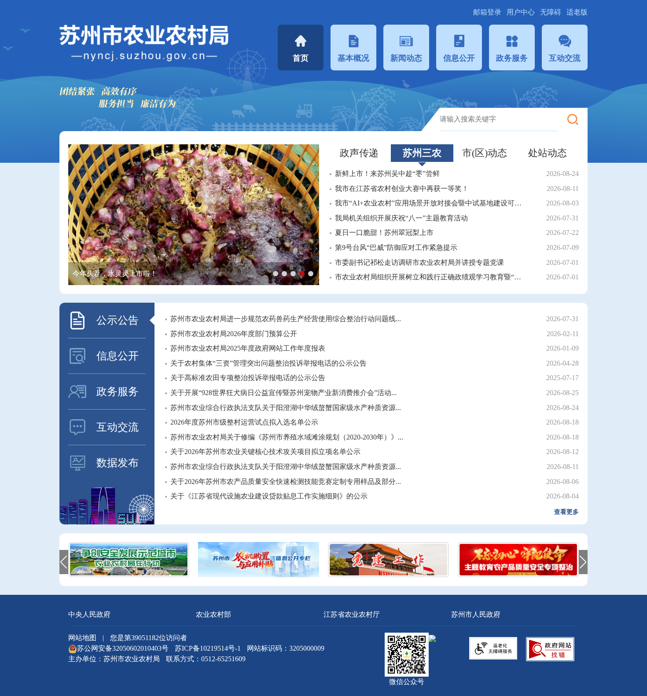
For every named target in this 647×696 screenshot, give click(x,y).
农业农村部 (213, 614)
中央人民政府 (89, 614)
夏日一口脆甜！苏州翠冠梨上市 (384, 232)
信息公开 (459, 58)
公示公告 (117, 320)
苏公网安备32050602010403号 (123, 648)
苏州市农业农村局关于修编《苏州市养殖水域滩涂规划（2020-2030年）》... (286, 437)
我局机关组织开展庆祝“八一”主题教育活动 (401, 218)
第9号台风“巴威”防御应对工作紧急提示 (396, 247)
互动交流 (565, 58)
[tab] (359, 153)
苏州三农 (422, 152)
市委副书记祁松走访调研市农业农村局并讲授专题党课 (419, 262)
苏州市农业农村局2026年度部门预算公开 (233, 333)
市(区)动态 (484, 152)
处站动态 (547, 152)
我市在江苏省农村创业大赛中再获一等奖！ (402, 188)
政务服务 (512, 58)
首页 (301, 58)
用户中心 (522, 12)
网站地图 (82, 637)
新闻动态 (406, 58)
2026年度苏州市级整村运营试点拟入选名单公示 (244, 422)
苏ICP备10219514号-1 (208, 648)
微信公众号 (406, 681)
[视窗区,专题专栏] (323, 559)
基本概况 (353, 58)
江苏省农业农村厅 (352, 614)
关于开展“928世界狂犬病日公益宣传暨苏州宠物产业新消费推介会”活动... (283, 392)
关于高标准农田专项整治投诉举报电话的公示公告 (247, 377)
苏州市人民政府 (475, 614)
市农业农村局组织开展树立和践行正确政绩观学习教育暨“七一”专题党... (430, 277)
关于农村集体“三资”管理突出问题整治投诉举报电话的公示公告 (268, 363)
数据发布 (117, 463)
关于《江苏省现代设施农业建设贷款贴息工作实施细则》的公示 (269, 496)
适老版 (577, 12)
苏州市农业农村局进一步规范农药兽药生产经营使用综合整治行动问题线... (285, 318)
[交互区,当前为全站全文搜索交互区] (514, 119)
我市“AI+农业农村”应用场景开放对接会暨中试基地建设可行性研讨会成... (430, 203)
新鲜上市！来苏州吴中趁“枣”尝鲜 (387, 173)
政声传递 (359, 152)
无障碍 (550, 12)
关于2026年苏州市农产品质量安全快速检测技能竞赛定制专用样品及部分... (285, 481)
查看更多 (566, 512)
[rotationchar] (193, 214)
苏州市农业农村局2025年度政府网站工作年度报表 (247, 348)
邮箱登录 (488, 12)
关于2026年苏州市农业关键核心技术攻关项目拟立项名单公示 (265, 451)
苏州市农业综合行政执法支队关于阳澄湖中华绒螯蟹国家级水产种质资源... (285, 407)
